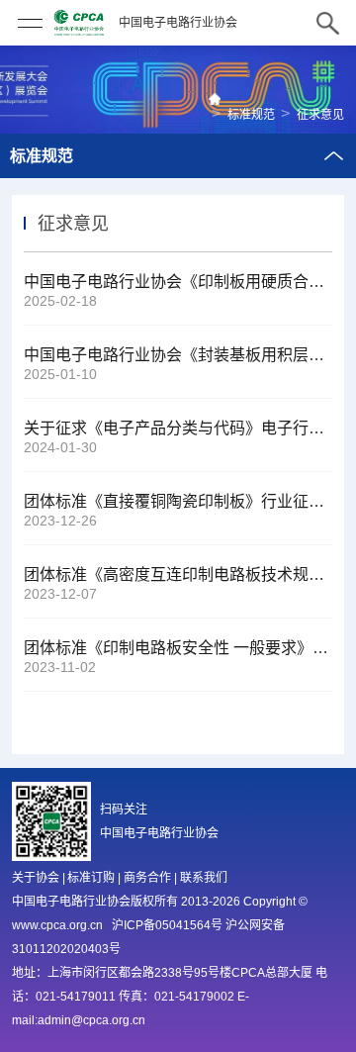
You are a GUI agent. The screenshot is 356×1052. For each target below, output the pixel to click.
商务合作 (147, 878)
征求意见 (320, 115)
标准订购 (91, 878)
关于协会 (35, 878)
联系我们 (203, 878)
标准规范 (251, 115)
